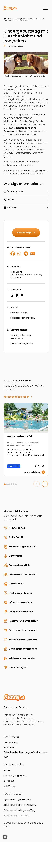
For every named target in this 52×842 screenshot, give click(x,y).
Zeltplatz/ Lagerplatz (15, 775)
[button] (5, 484)
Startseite (8, 18)
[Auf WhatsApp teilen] (19, 255)
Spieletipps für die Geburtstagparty (23, 170)
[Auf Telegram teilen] (26, 255)
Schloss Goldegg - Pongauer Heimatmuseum (19, 805)
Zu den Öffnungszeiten (21, 343)
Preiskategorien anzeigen (22, 317)
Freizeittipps (19, 18)
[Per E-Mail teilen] (32, 255)
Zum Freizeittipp (26, 232)
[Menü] (45, 8)
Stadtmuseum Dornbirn (16, 815)
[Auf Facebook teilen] (12, 255)
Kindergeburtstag (14, 46)
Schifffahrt (9, 786)
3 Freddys (9, 781)
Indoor (7, 770)
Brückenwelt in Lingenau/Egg (19, 810)
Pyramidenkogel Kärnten (17, 799)
